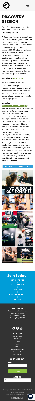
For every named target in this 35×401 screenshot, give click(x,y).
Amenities (17, 339)
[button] (27, 5)
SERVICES (17, 290)
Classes (17, 341)
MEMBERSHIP (17, 285)
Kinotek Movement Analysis (14, 105)
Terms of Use (17, 352)
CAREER (17, 299)
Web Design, (9, 394)
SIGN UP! (18, 371)
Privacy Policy (17, 354)
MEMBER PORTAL (17, 294)
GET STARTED (17, 280)
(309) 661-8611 (20, 318)
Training (17, 344)
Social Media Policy (17, 349)
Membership (17, 336)
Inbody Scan (17, 78)
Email (10, 362)
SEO (26, 394)
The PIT (17, 347)
